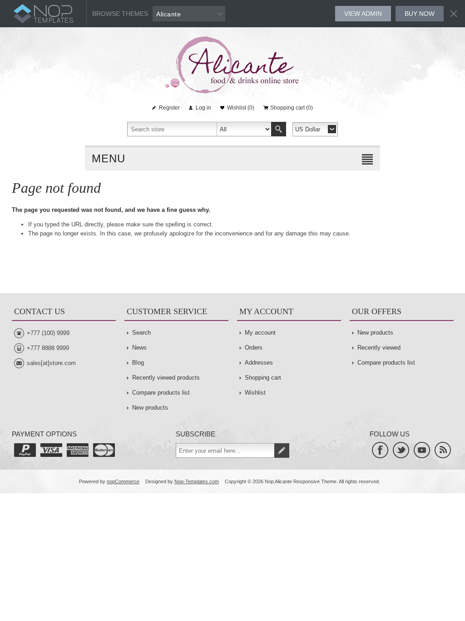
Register (169, 108)
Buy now (420, 13)
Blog (138, 362)
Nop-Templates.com (196, 481)
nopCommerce (123, 481)
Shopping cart (263, 377)
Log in (203, 108)
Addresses (259, 362)
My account (260, 332)
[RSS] (443, 450)
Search (278, 129)
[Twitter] (401, 450)
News (139, 347)
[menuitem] (176, 333)
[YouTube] (422, 450)
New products (150, 407)
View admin (363, 13)
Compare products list (161, 392)
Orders (253, 347)
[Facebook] (380, 450)
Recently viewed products (166, 377)
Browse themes (120, 13)
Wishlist (255, 392)
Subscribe (281, 450)
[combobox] (199, 129)
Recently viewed (379, 347)
